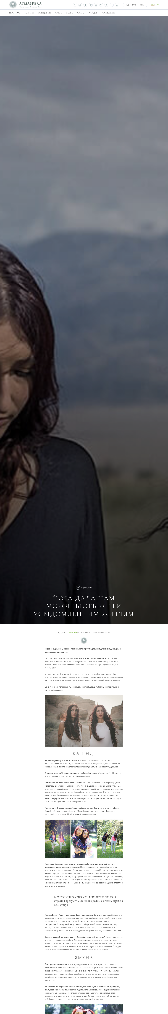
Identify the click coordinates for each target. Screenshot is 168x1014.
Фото (81, 12)
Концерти (44, 12)
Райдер (93, 12)
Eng (157, 5)
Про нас (14, 12)
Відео (69, 12)
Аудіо (58, 12)
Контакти (108, 12)
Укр (152, 5)
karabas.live (72, 632)
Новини (29, 12)
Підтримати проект (135, 5)
